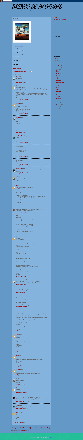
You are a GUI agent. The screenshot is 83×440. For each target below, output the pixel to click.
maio (57, 75)
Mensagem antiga (45, 428)
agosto (57, 70)
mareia (57, 84)
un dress (18, 117)
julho (57, 72)
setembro (58, 68)
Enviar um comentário (20, 422)
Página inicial (33, 428)
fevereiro (58, 105)
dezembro (58, 62)
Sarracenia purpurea (21, 280)
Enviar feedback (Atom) (23, 430)
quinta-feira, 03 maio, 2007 (22, 182)
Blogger (51, 437)
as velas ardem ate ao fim (22, 136)
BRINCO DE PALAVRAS (37, 6)
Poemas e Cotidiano (20, 86)
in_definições (59, 79)
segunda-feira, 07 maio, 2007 (22, 401)
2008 (56, 58)
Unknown (18, 103)
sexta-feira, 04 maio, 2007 (21, 306)
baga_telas (58, 80)
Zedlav (17, 355)
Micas (17, 405)
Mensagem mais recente (19, 428)
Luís (17, 186)
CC (16, 176)
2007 (56, 60)
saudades (58, 89)
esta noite (58, 98)
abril (57, 101)
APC (17, 396)
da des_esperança (60, 82)
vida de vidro (19, 168)
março (57, 103)
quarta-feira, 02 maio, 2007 (22, 82)
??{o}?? (57, 88)
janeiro (58, 107)
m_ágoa (57, 77)
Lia (16, 379)
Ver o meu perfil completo (60, 20)
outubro (58, 66)
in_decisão (58, 93)
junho (57, 73)
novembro (58, 64)
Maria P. (18, 77)
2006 (56, 109)
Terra (17, 208)
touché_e (58, 95)
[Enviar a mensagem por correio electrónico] (31, 71)
